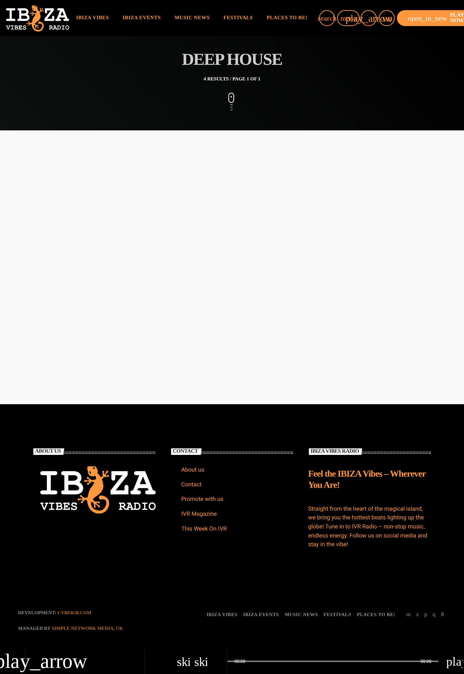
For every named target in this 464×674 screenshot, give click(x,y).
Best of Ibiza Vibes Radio (66, 336)
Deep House (191, 227)
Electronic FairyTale (349, 241)
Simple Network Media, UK (87, 628)
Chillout (44, 227)
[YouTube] (408, 614)
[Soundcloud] (425, 614)
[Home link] (37, 18)
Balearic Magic (52, 241)
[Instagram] (433, 614)
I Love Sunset (195, 241)
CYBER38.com (74, 612)
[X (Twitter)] (417, 614)
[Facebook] (442, 614)
